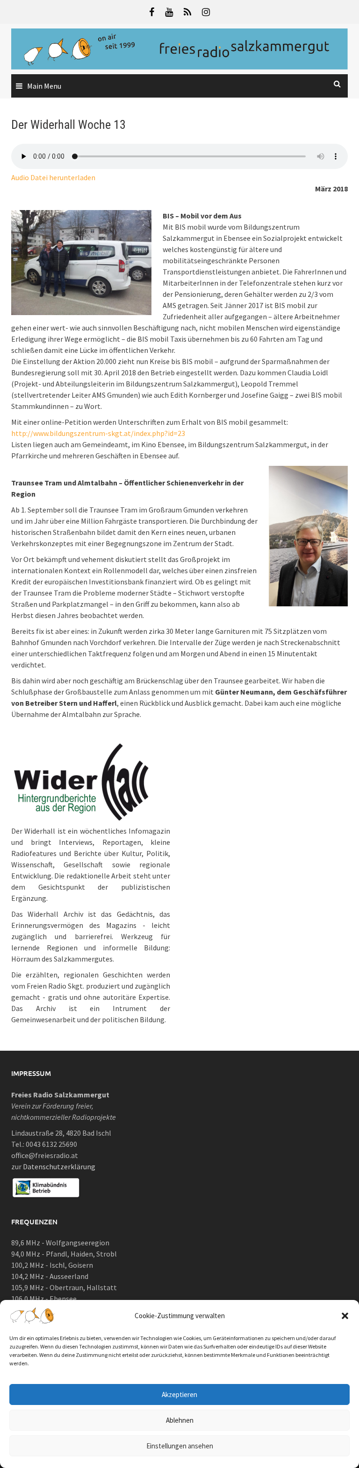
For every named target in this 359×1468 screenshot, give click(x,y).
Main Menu (44, 86)
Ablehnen (180, 1420)
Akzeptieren (179, 1394)
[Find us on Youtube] (169, 12)
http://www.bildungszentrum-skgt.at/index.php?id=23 (98, 433)
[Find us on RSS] (187, 12)
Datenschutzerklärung (59, 1166)
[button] (345, 1315)
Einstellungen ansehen (179, 1445)
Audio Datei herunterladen (53, 177)
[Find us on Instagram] (206, 12)
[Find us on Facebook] (151, 12)
